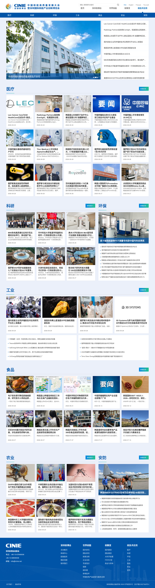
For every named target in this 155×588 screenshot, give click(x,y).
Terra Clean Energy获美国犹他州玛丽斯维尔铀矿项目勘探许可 (102, 356)
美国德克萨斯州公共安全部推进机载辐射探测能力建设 (119, 509)
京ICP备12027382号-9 (141, 584)
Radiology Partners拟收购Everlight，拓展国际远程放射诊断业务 (125, 30)
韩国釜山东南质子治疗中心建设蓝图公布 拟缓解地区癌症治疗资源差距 (125, 36)
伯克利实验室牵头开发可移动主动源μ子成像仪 (96, 339)
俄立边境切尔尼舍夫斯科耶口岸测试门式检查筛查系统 (119, 512)
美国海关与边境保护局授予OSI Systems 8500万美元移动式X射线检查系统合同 (124, 515)
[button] (93, 77)
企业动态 (86, 560)
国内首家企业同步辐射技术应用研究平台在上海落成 (123, 42)
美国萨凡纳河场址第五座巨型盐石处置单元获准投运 (118, 253)
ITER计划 (108, 560)
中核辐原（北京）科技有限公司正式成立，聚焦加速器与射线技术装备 (32, 339)
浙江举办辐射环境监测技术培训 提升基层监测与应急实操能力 (122, 267)
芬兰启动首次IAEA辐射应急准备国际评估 (115, 502)
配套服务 (64, 557)
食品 (100, 15)
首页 (82, 8)
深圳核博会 (97, 8)
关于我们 (9, 584)
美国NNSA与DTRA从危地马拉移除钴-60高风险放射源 (124, 78)
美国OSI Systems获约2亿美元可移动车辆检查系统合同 (120, 522)
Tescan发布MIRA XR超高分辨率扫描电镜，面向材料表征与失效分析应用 (33, 343)
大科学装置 (109, 557)
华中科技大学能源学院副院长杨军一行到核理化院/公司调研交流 (125, 66)
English (131, 5)
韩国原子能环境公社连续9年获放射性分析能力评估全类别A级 (122, 270)
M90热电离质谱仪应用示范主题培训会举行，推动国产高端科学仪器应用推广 (125, 60)
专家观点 (86, 563)
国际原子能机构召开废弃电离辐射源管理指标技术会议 (124, 72)
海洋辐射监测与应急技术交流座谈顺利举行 (116, 250)
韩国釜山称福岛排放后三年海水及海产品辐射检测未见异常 (121, 260)
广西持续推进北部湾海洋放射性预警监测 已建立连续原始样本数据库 (124, 264)
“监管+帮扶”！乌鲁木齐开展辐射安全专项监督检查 (97, 348)
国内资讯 (86, 550)
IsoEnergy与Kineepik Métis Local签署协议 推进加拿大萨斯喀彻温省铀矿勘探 (34, 348)
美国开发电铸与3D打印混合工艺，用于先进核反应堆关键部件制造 (31, 352)
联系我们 (64, 563)
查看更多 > (143, 89)
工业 (77, 15)
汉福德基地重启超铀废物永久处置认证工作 (116, 257)
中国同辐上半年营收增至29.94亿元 (117, 54)
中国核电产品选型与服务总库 (94, 577)
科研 (32, 15)
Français (138, 5)
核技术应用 (142, 8)
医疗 (9, 15)
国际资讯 (86, 553)
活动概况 (64, 550)
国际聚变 (108, 553)
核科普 (85, 570)
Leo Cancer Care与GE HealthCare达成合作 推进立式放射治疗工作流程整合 (125, 24)
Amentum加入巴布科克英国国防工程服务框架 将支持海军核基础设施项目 (124, 519)
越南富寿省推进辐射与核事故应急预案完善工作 (117, 525)
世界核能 (113, 8)
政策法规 (86, 557)
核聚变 (127, 8)
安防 (145, 15)
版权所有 (18, 584)
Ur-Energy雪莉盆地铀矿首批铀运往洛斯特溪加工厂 (26, 356)
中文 (125, 5)
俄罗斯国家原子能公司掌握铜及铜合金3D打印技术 (97, 343)
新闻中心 (64, 553)
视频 (84, 567)
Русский (146, 5)
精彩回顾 (64, 560)
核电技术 (86, 574)
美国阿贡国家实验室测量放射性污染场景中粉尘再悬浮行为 (121, 498)
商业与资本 (109, 563)
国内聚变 (108, 550)
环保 (55, 15)
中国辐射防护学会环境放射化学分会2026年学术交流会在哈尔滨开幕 (124, 274)
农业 (123, 15)
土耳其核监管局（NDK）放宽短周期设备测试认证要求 (119, 529)
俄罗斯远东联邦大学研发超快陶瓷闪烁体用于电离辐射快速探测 (122, 505)
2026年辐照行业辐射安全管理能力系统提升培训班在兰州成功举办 (103, 352)
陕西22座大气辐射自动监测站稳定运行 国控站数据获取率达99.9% (123, 277)
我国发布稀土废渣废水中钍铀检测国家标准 (120, 48)
